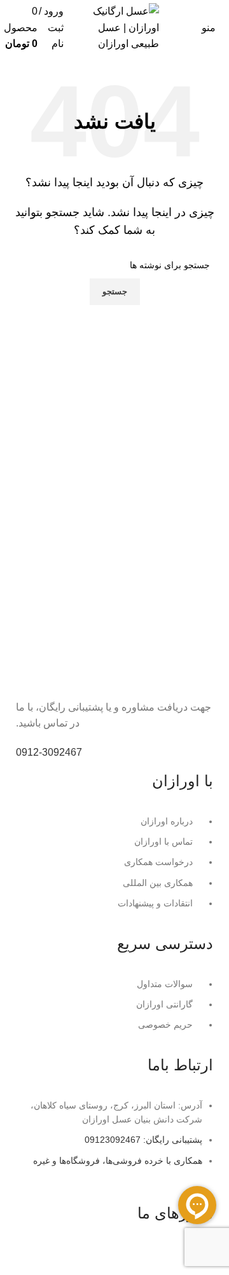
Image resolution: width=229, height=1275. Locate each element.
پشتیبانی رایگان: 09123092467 (143, 1140)
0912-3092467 (49, 752)
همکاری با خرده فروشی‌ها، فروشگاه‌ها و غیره (117, 1161)
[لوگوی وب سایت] (114, 27)
